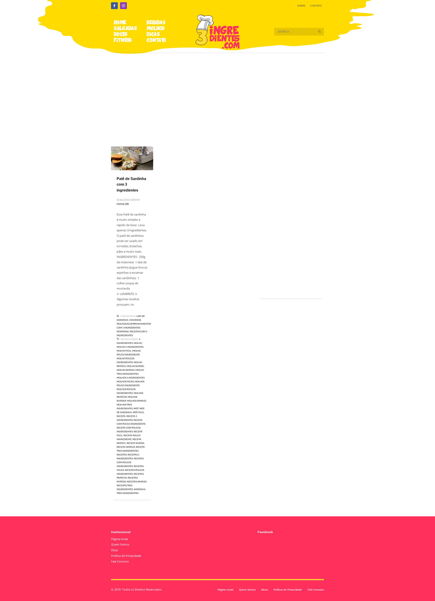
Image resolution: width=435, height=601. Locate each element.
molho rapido (135, 366)
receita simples (126, 446)
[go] (319, 31)
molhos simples (136, 400)
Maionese (135, 319)
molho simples (126, 370)
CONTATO (316, 5)
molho (138, 343)
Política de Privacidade (126, 556)
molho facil (124, 350)
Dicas (114, 550)
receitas (122, 454)
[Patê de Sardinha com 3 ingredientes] (132, 158)
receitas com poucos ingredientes (130, 462)
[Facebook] (114, 5)
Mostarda (123, 331)
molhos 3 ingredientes (131, 377)
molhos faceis (125, 381)
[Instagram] (123, 5)
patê (136, 408)
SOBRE (301, 5)
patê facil (138, 412)
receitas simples (137, 481)
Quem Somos (120, 544)
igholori (123, 203)
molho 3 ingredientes (130, 346)
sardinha (139, 489)
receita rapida (135, 443)
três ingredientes (127, 493)
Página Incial (119, 539)
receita (121, 416)
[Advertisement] (217, 93)
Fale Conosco (120, 561)
